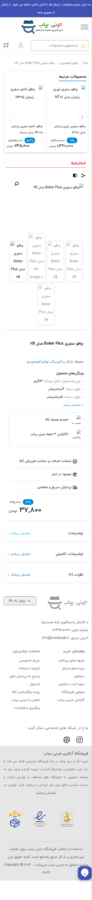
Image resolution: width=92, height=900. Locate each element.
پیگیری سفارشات (27, 708)
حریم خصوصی (29, 660)
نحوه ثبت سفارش (71, 684)
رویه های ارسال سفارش (73, 672)
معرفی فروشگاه (73, 692)
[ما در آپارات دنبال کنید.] (67, 741)
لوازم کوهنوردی (68, 63)
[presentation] (9, 116)
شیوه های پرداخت (71, 660)
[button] (16, 183)
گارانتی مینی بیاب (71, 700)
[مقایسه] (75, 176)
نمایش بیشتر (20, 533)
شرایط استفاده (29, 668)
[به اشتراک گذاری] (83, 176)
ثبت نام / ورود (21, 45)
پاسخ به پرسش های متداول (25, 680)
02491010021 (61, 630)
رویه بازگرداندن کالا (26, 692)
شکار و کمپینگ (61, 361)
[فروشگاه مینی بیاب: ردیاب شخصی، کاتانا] (42, 27)
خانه (85, 63)
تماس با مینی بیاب (25, 700)
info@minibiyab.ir (55, 638)
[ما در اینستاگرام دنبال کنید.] (79, 741)
